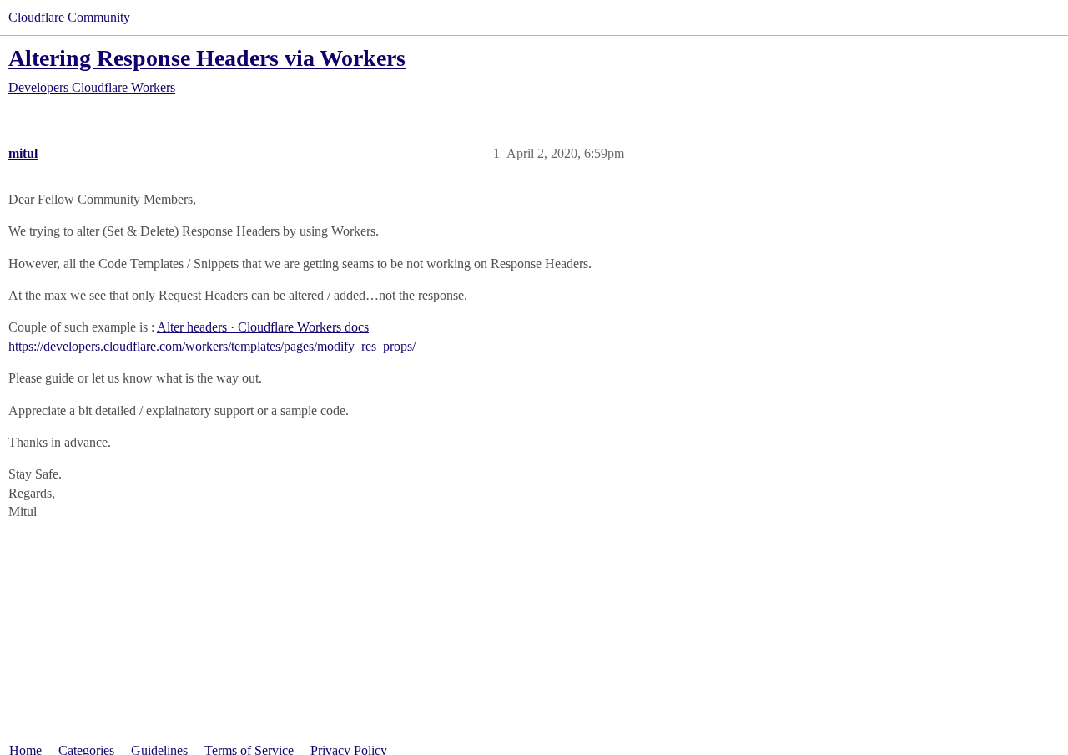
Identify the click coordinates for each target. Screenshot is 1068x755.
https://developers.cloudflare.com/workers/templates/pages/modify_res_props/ (212, 346)
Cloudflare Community (69, 17)
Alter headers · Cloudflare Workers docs (263, 327)
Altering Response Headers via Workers (207, 58)
